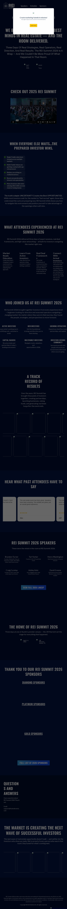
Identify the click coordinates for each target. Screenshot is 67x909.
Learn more (33, 25)
